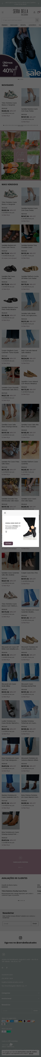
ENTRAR (8, 543)
